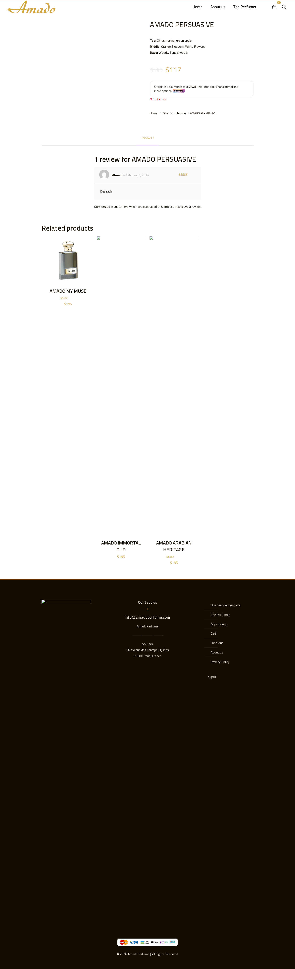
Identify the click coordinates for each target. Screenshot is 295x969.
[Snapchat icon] (63, 909)
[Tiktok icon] (73, 909)
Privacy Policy (220, 662)
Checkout (217, 643)
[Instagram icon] (57, 909)
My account (219, 624)
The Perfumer (220, 615)
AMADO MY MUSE (68, 290)
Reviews (147, 138)
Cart (213, 633)
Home (154, 113)
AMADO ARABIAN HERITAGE (174, 546)
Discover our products (226, 605)
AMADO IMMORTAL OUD (121, 546)
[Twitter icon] (68, 909)
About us (217, 652)
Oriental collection (174, 113)
